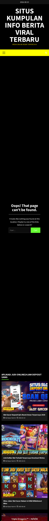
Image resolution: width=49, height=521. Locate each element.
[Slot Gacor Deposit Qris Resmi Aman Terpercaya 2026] (25, 396)
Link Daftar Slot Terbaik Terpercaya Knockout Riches (24, 458)
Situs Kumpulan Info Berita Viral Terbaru (24, 25)
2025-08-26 (22, 507)
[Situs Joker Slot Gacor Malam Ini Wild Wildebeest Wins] (25, 482)
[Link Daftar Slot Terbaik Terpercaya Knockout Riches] (25, 439)
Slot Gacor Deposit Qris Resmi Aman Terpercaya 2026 (24, 415)
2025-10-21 (22, 461)
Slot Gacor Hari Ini (10, 418)
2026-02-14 (22, 418)
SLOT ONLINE (8, 409)
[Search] (46, 53)
